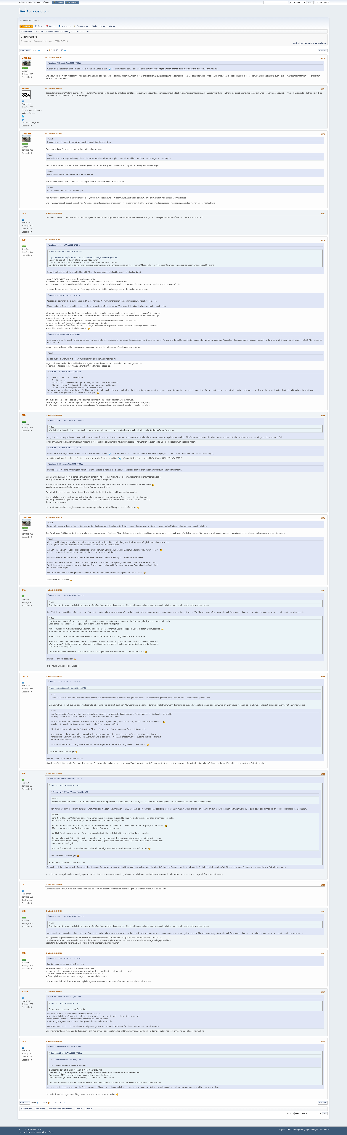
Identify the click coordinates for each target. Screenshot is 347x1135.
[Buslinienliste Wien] (23, 119)
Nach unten (25, 50)
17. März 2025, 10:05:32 (53, 953)
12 (54, 50)
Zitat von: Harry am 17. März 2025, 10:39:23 (65, 1046)
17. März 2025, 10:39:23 (53, 992)
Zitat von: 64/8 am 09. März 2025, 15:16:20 (65, 63)
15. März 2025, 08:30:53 (53, 884)
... (43, 50)
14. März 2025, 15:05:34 (53, 415)
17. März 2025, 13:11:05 (53, 1041)
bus (24, 213)
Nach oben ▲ (324, 1129)
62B (24, 239)
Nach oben (24, 1103)
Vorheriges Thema (301, 43)
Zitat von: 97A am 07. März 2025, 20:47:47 (65, 295)
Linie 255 (26, 57)
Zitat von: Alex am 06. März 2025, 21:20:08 (66, 251)
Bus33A (26, 88)
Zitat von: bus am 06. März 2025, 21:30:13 (64, 245)
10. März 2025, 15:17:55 (53, 240)
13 (57, 50)
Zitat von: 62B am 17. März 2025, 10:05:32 (65, 997)
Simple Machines (35, 1129)
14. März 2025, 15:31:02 (53, 517)
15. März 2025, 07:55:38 (53, 773)
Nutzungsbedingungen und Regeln (305, 1129)
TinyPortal (282, 1129)
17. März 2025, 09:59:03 (53, 911)
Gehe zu (290, 1113)
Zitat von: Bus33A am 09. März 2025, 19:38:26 (66, 464)
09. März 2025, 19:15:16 (53, 58)
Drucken (322, 50)
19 (62, 50)
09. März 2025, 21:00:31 (53, 134)
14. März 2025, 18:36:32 (53, 590)
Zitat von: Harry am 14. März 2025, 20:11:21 (65, 779)
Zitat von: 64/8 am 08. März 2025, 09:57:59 (65, 372)
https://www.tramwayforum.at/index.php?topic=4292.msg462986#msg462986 (83, 257)
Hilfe (289, 1129)
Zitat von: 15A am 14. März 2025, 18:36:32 (65, 681)
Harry (25, 676)
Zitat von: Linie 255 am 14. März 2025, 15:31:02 (66, 595)
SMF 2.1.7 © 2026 (24, 1129)
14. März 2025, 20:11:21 (53, 676)
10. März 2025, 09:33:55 (53, 213)
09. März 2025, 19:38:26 (53, 89)
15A (24, 590)
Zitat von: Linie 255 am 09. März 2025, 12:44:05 (66, 420)
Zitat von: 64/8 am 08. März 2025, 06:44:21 (65, 334)
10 (47, 50)
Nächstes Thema (318, 43)
